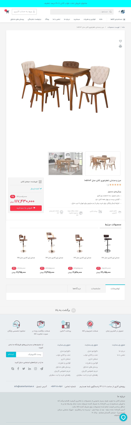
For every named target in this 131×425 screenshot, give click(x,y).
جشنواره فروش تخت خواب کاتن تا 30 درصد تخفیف (65, 3)
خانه (100, 19)
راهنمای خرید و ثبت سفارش (87, 375)
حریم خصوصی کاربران (90, 371)
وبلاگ (47, 19)
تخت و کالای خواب (90, 355)
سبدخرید (77, 19)
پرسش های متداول (17, 19)
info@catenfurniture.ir (24, 386)
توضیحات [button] (115, 288)
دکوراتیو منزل (93, 351)
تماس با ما (56, 19)
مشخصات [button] (95, 288)
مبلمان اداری (93, 359)
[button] (9, 12)
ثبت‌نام (11, 354)
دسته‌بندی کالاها (117, 19)
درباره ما (67, 19)
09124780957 (57, 386)
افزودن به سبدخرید (25, 208)
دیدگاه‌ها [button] (77, 288)
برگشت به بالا (63, 310)
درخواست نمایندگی (34, 19)
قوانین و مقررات (89, 19)
